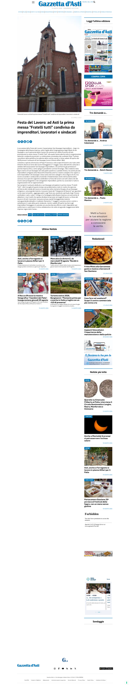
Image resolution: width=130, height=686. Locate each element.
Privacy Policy (81, 680)
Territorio (61, 12)
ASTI (30, 215)
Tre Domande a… (68, 12)
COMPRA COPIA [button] (98, 76)
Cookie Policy (90, 680)
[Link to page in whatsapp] (27, 141)
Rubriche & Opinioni (79, 12)
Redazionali (89, 12)
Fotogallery (96, 12)
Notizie (20, 12)
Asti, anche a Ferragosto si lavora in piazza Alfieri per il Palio (31, 260)
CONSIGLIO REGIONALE (106, 12)
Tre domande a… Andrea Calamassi (95, 141)
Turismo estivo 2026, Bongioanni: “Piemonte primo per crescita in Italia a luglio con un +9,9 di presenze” (65, 299)
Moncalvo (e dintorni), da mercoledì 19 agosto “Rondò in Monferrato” (64, 260)
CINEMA (42, 12)
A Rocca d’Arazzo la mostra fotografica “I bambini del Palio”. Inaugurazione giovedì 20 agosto (33, 297)
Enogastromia (49, 12)
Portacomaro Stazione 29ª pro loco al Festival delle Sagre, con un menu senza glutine (96, 502)
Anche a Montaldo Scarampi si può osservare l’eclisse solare (97, 438)
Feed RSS (26, 680)
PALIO (24, 12)
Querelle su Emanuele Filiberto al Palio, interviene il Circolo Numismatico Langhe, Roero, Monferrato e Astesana (98, 404)
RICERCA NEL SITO (87, 2)
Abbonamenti (46, 680)
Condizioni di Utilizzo (101, 680)
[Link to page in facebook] (19, 141)
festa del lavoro (38, 215)
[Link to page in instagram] (55, 668)
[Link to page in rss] (67, 668)
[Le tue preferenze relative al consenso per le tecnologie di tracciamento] (126, 682)
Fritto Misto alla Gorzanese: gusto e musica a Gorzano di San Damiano (97, 268)
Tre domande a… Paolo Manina (94, 199)
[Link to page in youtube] (63, 668)
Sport (55, 12)
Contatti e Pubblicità (36, 680)
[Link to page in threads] (30, 141)
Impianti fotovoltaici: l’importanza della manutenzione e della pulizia (97, 332)
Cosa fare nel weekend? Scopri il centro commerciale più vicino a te (97, 300)
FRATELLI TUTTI (50, 215)
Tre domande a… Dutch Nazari (98, 170)
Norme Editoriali (72, 680)
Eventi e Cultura (35, 12)
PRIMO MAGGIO (63, 215)
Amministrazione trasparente (58, 680)
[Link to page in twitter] (22, 141)
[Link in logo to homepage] (33, 665)
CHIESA (28, 12)
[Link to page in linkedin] (25, 141)
